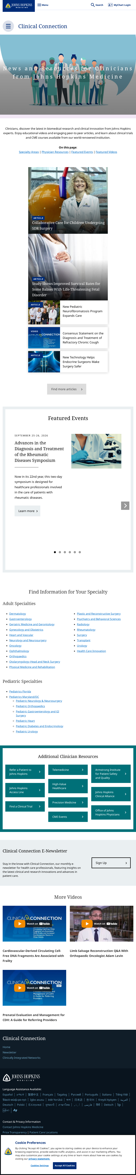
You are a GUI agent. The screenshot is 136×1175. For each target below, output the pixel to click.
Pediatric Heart (25, 721)
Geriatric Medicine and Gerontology (31, 624)
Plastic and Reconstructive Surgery (99, 613)
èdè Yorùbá (55, 1100)
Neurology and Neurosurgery (27, 640)
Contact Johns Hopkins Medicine (23, 1127)
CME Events (59, 817)
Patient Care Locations (44, 1132)
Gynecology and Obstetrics (26, 629)
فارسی (88, 1105)
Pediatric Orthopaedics (30, 706)
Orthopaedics (18, 656)
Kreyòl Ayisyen (107, 1100)
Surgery (82, 635)
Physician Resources (55, 152)
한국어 (90, 1100)
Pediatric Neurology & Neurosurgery (39, 701)
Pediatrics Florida (20, 691)
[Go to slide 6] (80, 552)
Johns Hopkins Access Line (18, 790)
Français (48, 1094)
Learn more (26, 511)
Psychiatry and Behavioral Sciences (99, 619)
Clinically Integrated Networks (21, 1058)
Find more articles (64, 389)
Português (91, 1094)
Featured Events (82, 152)
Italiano (107, 1094)
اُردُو (77, 1105)
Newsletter (9, 1052)
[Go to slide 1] (55, 552)
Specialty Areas (29, 152)
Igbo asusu (37, 1100)
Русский (76, 1094)
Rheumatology (86, 629)
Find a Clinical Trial (20, 806)
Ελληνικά (35, 1105)
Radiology (83, 624)
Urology (82, 645)
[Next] (125, 506)
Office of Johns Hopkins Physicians (107, 812)
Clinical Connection (42, 26)
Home (6, 1047)
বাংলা (68, 1100)
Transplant (83, 640)
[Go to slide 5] (75, 552)
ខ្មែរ (119, 1105)
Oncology (15, 645)
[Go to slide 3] (65, 552)
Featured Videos (106, 152)
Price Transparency (15, 1132)
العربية (124, 1100)
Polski (21, 1105)
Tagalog (62, 1094)
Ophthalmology (19, 651)
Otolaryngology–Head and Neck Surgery (34, 661)
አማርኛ (20, 1094)
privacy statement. (39, 1158)
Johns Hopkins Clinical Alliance (104, 794)
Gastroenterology (20, 619)
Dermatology (17, 613)
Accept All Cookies (65, 1165)
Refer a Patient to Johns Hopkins (20, 772)
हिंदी (98, 1105)
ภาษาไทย (64, 1105)
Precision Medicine (64, 802)
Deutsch (8, 1105)
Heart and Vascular (21, 635)
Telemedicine (60, 770)
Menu (42, 6)
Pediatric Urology (27, 731)
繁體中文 (33, 1094)
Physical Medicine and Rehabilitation (32, 667)
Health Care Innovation (91, 651)
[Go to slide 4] (70, 552)
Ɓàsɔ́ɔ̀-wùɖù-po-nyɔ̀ (14, 1100)
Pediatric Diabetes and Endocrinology (39, 726)
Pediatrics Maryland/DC (24, 697)
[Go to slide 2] (60, 552)
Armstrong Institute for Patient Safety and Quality (107, 774)
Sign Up (101, 863)
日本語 (78, 1100)
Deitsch (108, 1105)
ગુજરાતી (49, 1105)
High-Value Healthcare (59, 786)
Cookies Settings (40, 1165)
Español (8, 1094)
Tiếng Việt (122, 1094)
